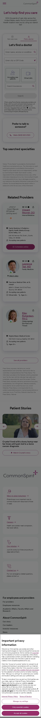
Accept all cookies (20, 713)
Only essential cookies (20, 707)
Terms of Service (26, 696)
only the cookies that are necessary (26, 670)
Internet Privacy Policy (10, 696)
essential (35, 653)
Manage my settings (20, 701)
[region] (20, 675)
